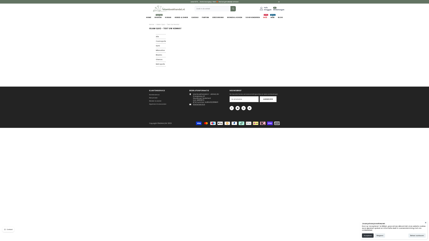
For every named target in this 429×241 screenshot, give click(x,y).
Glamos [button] (159, 59)
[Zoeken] (215, 8)
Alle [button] (157, 37)
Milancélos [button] (160, 50)
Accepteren (368, 235)
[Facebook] (232, 108)
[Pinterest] (243, 108)
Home (151, 24)
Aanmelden (268, 99)
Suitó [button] (158, 46)
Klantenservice (199, 104)
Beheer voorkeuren (417, 235)
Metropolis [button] (160, 64)
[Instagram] (238, 108)
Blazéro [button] (159, 55)
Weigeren (379, 235)
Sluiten (279, 2)
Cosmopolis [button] (161, 41)
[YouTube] (249, 108)
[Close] (425, 222)
